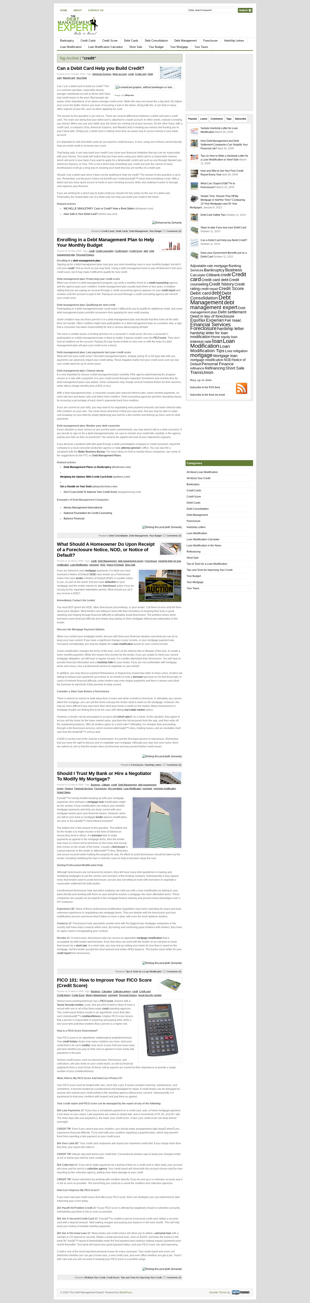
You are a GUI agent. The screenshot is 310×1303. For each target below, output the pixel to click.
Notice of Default (115, 564)
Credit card (140, 74)
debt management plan (86, 260)
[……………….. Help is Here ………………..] (78, 34)
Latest (203, 118)
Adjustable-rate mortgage (209, 266)
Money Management (96, 995)
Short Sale (135, 47)
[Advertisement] (231, 27)
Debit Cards (131, 40)
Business (95, 784)
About (77, 10)
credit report (168, 290)
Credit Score (109, 40)
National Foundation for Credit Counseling (88, 513)
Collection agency (122, 991)
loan (217, 341)
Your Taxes (201, 47)
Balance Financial (74, 518)
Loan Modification (71, 47)
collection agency (97, 1168)
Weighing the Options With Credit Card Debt (86, 476)
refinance (197, 368)
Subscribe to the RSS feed (205, 387)
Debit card (200, 293)
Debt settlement (232, 312)
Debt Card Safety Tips (213, 214)
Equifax (197, 320)
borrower (138, 676)
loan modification (123, 644)
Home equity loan (224, 337)
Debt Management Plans (106, 455)
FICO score (160, 337)
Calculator (107, 991)
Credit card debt (214, 280)
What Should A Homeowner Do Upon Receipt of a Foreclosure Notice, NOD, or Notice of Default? (106, 550)
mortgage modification (165, 788)
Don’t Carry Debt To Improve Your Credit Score (91, 491)
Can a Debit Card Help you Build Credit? (100, 68)
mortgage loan (95, 801)
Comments (217, 118)
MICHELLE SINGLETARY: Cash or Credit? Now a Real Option (99, 208)
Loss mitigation (236, 351)
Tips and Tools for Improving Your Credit (141, 1277)
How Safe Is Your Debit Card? (81, 214)
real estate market (134, 709)
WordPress (125, 1292)
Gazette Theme (218, 1292)
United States (64, 792)
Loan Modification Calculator (105, 47)
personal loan (163, 1233)
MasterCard (69, 78)
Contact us (95, 10)
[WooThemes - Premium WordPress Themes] (240, 1292)
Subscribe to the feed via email (207, 394)
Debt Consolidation (156, 40)
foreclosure (109, 585)
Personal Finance (85, 254)
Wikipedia (129, 95)
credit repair (209, 289)
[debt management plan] (72, 260)
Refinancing (215, 368)
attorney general (130, 447)
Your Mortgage (179, 47)
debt (146, 251)
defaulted (110, 582)
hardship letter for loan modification (209, 335)
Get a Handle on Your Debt (76, 486)
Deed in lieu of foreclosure (212, 316)
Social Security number (150, 995)
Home (63, 10)
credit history (70, 1041)
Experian (215, 320)
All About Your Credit (95, 1277)
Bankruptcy (67, 40)
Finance (69, 788)
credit (131, 74)
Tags (229, 118)
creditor (86, 1045)
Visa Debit (81, 78)
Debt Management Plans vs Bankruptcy (87, 467)
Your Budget (156, 47)
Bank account (120, 74)
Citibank (106, 784)
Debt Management (185, 40)
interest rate (201, 341)
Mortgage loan (225, 356)
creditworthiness (91, 1016)
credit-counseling (158, 282)
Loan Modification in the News (204, 545)
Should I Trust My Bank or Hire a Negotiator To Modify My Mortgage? (104, 776)
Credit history (121, 251)
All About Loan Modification (202, 472)
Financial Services (83, 788)
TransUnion (201, 372)
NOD (102, 564)
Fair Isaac (233, 320)
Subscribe (240, 118)
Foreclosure (210, 40)
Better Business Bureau (91, 451)
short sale (123, 716)
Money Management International (83, 507)
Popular (192, 118)
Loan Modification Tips (210, 348)
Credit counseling (104, 251)
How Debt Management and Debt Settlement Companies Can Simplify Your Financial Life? (224, 144)
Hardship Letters (234, 40)
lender (79, 578)
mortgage (94, 564)
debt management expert (130, 561)
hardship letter (105, 662)
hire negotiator (115, 788)
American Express (101, 74)
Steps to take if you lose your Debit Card (223, 227)
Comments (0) (174, 231)
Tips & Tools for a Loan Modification (143, 971)
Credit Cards (88, 40)
